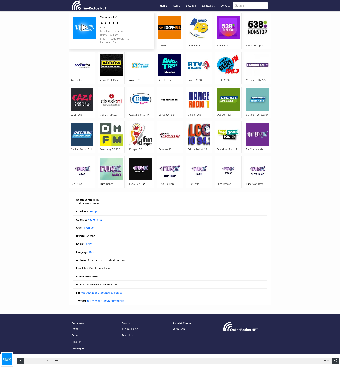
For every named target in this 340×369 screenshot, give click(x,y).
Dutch (92, 252)
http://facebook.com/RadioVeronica (101, 292)
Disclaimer (128, 335)
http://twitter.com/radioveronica (105, 300)
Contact (225, 5)
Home (163, 5)
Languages (208, 5)
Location (191, 5)
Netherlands (94, 219)
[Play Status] (20, 361)
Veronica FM (108, 17)
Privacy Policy (130, 328)
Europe (94, 211)
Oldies (88, 244)
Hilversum (88, 227)
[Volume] (335, 361)
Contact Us (178, 328)
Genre (176, 5)
